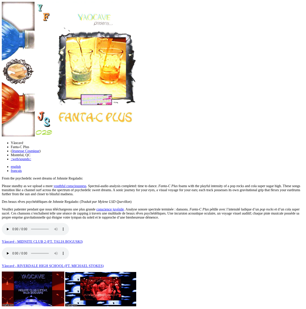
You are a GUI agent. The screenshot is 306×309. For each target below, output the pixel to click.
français (16, 171)
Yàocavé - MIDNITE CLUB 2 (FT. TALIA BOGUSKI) (42, 241)
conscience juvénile (110, 209)
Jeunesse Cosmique (25, 151)
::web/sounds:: (21, 159)
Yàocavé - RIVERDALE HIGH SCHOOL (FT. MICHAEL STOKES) (53, 266)
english (16, 167)
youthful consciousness (70, 186)
